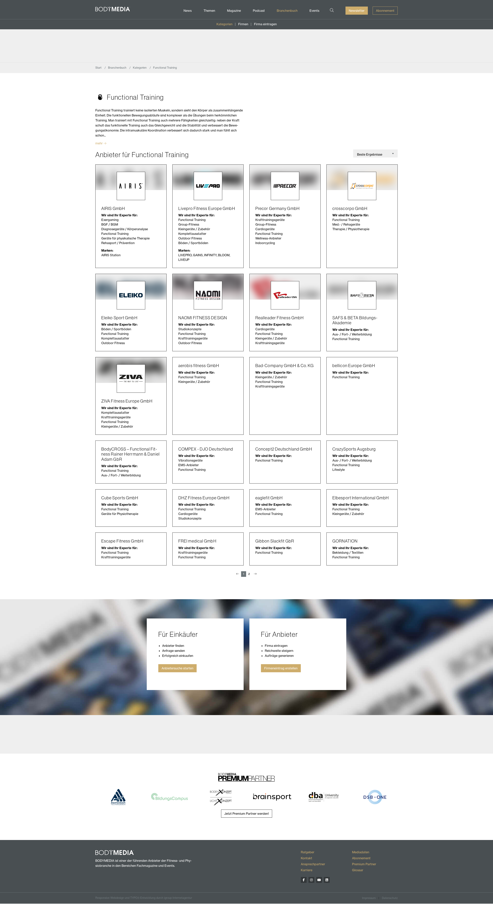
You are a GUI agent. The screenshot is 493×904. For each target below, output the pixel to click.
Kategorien (224, 24)
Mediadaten (360, 852)
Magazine (234, 11)
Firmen (243, 24)
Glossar (357, 870)
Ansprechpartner (313, 864)
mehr (99, 143)
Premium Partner (364, 864)
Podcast (259, 11)
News (188, 11)
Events (314, 11)
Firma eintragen (265, 24)
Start (98, 67)
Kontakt (306, 858)
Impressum (369, 898)
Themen (209, 11)
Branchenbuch (287, 11)
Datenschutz (390, 898)
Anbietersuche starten (177, 668)
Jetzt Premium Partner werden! (246, 814)
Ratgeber (307, 852)
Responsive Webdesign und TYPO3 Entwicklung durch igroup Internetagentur (143, 898)
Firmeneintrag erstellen (281, 668)
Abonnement (385, 11)
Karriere (306, 870)
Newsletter (357, 11)
